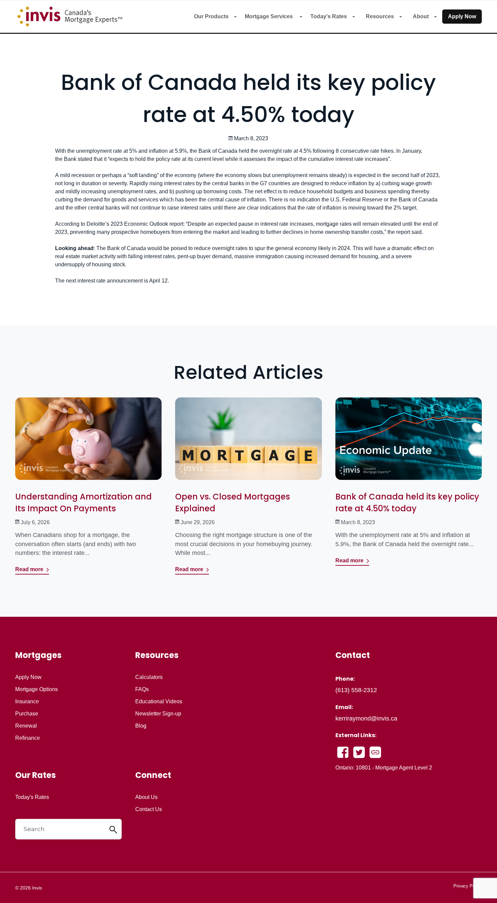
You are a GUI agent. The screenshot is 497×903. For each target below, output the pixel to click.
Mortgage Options (36, 689)
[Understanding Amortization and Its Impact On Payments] (88, 443)
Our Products (211, 16)
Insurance (27, 701)
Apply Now (462, 16)
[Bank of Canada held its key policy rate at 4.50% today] (408, 443)
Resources (380, 16)
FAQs (142, 689)
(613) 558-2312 (356, 690)
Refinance (27, 738)
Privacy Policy (467, 885)
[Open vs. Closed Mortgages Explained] (248, 443)
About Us (146, 797)
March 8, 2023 (358, 522)
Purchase (26, 713)
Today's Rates (328, 16)
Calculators (149, 677)
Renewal (26, 726)
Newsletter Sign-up (158, 713)
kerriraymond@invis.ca (366, 718)
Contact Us (148, 809)
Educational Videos (158, 701)
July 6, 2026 (35, 522)
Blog (140, 726)
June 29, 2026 (198, 522)
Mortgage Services (269, 16)
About (421, 16)
